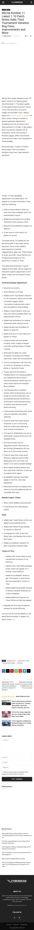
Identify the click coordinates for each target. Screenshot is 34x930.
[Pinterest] (12, 671)
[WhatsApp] (16, 671)
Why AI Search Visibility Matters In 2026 (13, 858)
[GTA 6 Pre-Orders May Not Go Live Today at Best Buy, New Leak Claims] (6, 714)
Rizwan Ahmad (7, 36)
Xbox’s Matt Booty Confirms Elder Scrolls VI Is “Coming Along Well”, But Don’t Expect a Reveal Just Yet (17, 835)
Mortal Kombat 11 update (19, 116)
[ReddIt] (20, 671)
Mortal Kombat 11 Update (9, 663)
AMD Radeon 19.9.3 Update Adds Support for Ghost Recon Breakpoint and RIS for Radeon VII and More (9, 686)
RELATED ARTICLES (8, 696)
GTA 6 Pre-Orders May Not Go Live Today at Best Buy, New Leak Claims (21, 714)
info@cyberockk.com (20, 905)
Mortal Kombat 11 (11, 660)
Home (3, 7)
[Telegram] (24, 671)
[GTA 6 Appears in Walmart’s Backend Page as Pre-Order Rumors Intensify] (6, 723)
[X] (8, 671)
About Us (9, 924)
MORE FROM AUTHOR (23, 696)
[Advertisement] (17, 79)
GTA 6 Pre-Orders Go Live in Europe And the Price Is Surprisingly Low (16, 853)
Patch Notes (20, 663)
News (8, 9)
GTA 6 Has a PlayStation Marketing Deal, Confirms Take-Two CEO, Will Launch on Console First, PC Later (16, 864)
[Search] (31, 2)
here (13, 619)
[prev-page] (3, 730)
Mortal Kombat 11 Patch (23, 660)
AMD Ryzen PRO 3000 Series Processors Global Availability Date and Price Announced (24, 685)
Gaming (9, 7)
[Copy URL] (28, 671)
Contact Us (16, 924)
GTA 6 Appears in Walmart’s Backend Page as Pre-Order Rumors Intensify (21, 723)
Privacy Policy (23, 924)
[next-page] (6, 730)
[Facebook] (3, 671)
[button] (3, 2)
